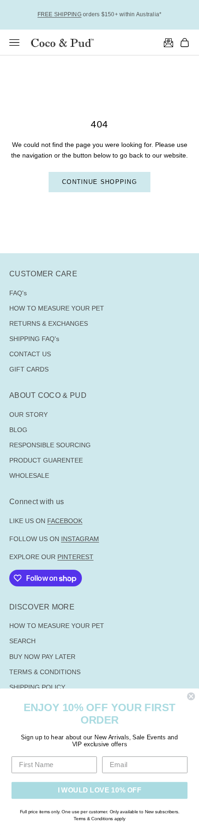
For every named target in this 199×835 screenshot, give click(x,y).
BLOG (18, 429)
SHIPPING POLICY (37, 687)
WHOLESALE (29, 475)
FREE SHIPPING (59, 14)
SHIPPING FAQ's (34, 338)
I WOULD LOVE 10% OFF (100, 790)
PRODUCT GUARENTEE (46, 460)
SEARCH (22, 641)
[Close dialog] (191, 696)
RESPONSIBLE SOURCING (50, 445)
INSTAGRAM (80, 538)
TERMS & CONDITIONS (45, 672)
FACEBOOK (64, 520)
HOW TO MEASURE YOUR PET (56, 308)
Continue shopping (99, 181)
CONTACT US (30, 354)
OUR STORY (28, 414)
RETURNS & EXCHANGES (48, 323)
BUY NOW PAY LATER (42, 656)
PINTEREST (75, 557)
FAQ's (18, 293)
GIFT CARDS (29, 369)
